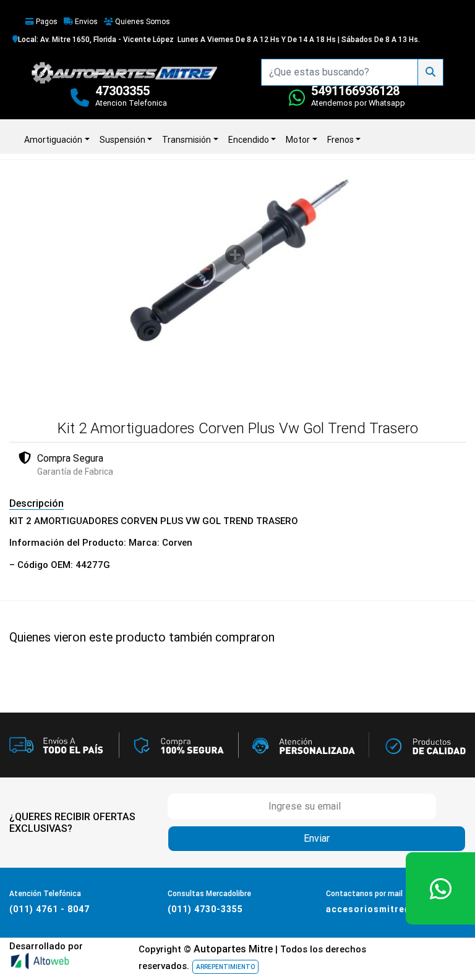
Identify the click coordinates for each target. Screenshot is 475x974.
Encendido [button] (248, 140)
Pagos (46, 21)
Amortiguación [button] (53, 140)
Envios (85, 21)
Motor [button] (298, 140)
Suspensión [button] (122, 140)
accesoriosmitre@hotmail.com (399, 909)
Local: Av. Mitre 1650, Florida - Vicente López (96, 39)
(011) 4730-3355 (205, 909)
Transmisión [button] (186, 140)
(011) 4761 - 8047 (49, 909)
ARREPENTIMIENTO (225, 966)
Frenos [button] (340, 140)
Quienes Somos (141, 21)
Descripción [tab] (36, 503)
